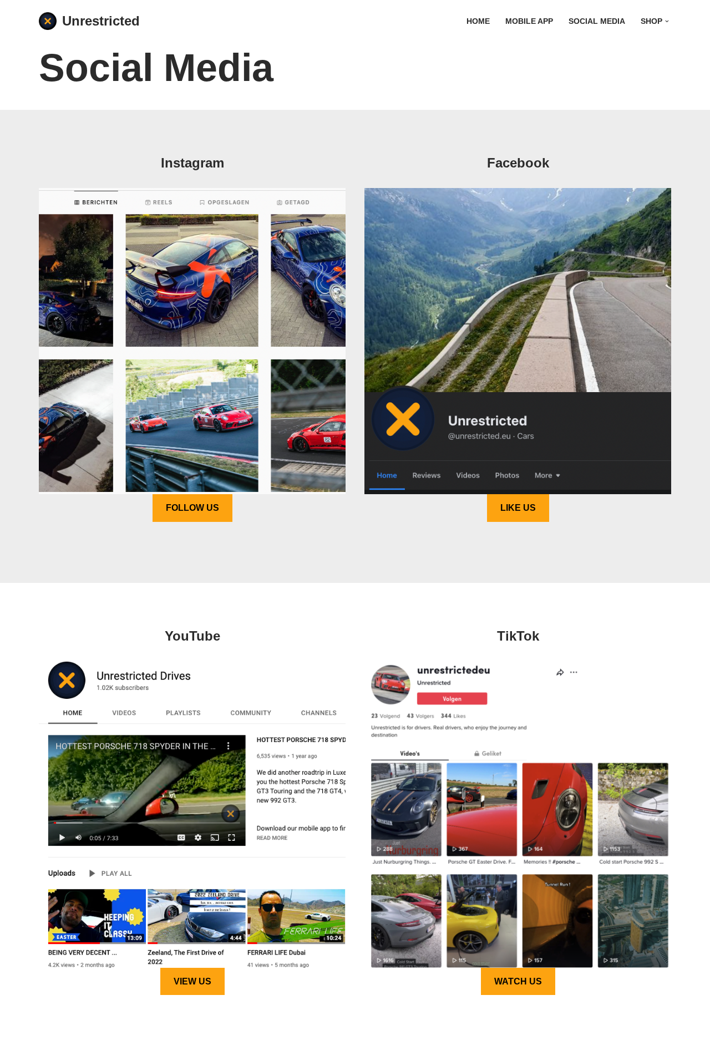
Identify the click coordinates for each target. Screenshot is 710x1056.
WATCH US (518, 981)
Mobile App (529, 21)
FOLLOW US (192, 507)
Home (478, 21)
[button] (667, 21)
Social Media (597, 21)
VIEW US (192, 981)
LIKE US (518, 507)
